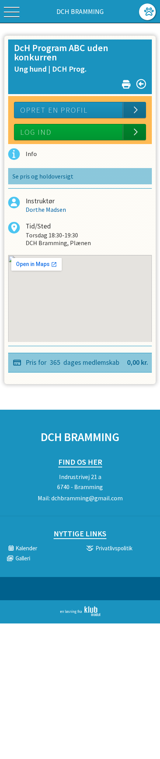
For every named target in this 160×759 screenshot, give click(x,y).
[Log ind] (147, 11)
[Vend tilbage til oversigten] (141, 84)
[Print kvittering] (126, 82)
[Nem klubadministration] (80, 614)
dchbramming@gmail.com (87, 498)
